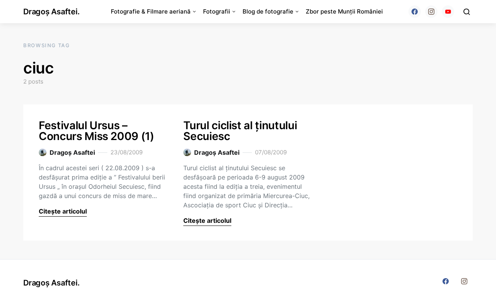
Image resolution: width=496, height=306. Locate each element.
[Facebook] (414, 11)
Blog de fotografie (268, 11)
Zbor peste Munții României (344, 11)
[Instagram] (431, 11)
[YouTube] (448, 11)
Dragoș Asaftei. (51, 11)
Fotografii (216, 11)
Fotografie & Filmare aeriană (151, 11)
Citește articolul (63, 211)
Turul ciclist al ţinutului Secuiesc (240, 131)
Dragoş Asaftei (72, 152)
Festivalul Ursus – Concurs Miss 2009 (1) (96, 131)
